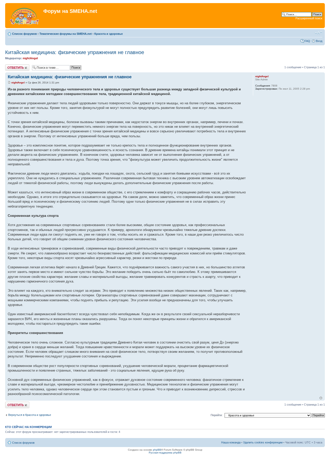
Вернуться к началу (320, 398)
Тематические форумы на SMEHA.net (65, 33)
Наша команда (231, 442)
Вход (319, 40)
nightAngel (30, 58)
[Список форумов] (24, 15)
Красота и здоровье (108, 33)
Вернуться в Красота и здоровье (29, 414)
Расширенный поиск (308, 18)
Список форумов (24, 33)
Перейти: (216, 415)
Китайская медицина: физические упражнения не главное (74, 52)
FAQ (307, 40)
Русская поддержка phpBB (165, 452)
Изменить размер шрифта (318, 32)
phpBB (157, 449)
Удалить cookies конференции (263, 442)
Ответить (11, 65)
